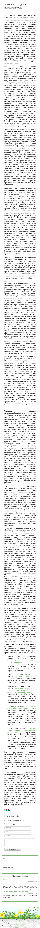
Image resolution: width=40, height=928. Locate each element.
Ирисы (5, 879)
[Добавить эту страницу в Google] (5, 810)
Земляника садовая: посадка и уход (15, 891)
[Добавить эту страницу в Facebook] (9, 810)
